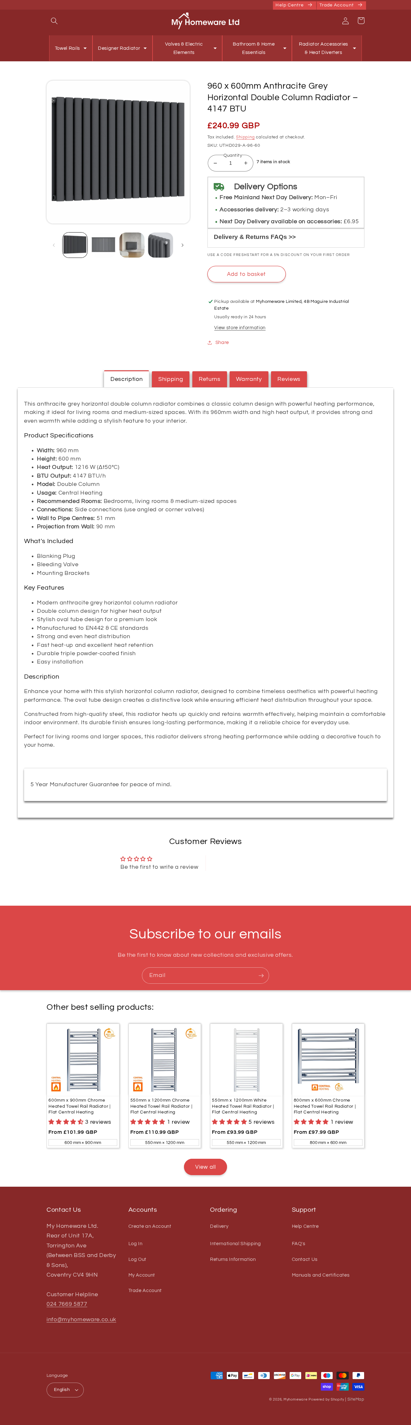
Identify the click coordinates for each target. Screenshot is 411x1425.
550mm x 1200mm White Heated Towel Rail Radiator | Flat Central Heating (243, 1106)
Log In (135, 1243)
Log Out (137, 1259)
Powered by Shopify (326, 1399)
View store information (240, 327)
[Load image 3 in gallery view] (131, 245)
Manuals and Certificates (321, 1275)
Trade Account (145, 1290)
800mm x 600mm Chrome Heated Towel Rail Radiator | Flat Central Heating (325, 1106)
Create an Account (149, 1226)
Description (126, 379)
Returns (210, 379)
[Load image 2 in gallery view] (103, 245)
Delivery (219, 1226)
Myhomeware (296, 1399)
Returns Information (233, 1259)
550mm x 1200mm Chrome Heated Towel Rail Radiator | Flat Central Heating (161, 1106)
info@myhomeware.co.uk (81, 1320)
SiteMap (355, 1399)
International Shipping (235, 1243)
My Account (141, 1275)
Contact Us (305, 1259)
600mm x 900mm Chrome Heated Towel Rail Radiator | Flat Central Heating (79, 1106)
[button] (54, 20)
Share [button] (222, 342)
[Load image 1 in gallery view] (75, 245)
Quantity (232, 155)
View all (205, 1167)
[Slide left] (54, 245)
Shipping (245, 137)
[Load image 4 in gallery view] (160, 245)
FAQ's (298, 1243)
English (62, 1389)
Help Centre (305, 1226)
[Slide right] (183, 245)
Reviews (289, 379)
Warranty (249, 379)
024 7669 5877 (67, 1304)
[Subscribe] (261, 975)
